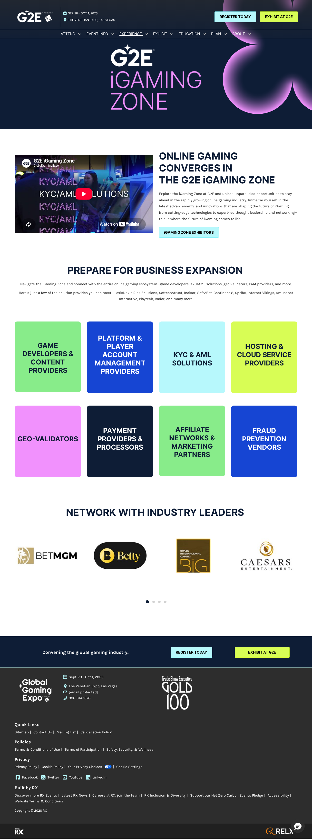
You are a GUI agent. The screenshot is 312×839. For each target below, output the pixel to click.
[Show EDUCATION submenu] (204, 34)
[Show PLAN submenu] (225, 34)
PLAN (216, 33)
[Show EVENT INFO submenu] (112, 34)
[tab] (147, 601)
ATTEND (68, 33)
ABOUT (239, 33)
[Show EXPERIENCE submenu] (146, 34)
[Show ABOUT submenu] (249, 34)
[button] (235, 16)
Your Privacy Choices (85, 767)
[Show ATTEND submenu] (80, 34)
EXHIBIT (160, 33)
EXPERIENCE (131, 33)
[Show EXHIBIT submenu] (171, 34)
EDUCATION (190, 33)
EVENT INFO (98, 33)
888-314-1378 (79, 698)
